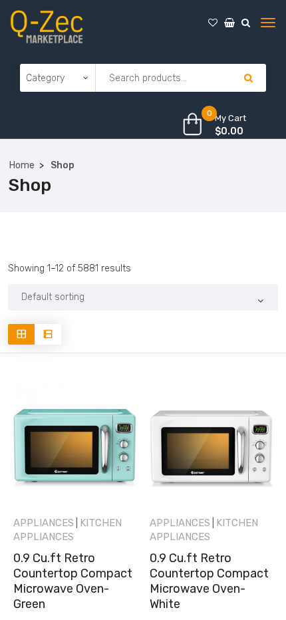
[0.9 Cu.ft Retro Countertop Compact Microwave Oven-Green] (74, 444)
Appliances (43, 523)
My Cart (230, 118)
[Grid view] (21, 334)
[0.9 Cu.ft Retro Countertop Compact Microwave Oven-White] (211, 444)
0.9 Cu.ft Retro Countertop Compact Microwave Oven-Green (72, 581)
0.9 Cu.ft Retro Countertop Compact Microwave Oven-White (209, 581)
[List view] (48, 334)
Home (22, 165)
